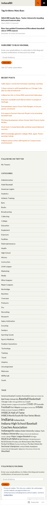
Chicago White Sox (19, 402)
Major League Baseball (20, 436)
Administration (7, 180)
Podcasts (5, 303)
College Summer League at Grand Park (13, 404)
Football (5, 407)
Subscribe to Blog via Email (15, 45)
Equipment (5, 230)
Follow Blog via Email (12, 466)
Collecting (5, 216)
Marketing (5, 271)
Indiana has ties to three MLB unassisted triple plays (21, 95)
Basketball (34, 398)
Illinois (37, 415)
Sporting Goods (7, 335)
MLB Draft (6, 439)
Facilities (4, 239)
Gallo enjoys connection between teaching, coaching (22, 84)
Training (4, 353)
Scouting (4, 326)
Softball (22, 446)
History (4, 257)
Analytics (5, 194)
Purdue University (35, 444)
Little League (6, 266)
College (4, 221)
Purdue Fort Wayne (8, 444)
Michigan (34, 436)
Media (3, 276)
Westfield (5, 451)
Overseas (5, 298)
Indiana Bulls (19, 420)
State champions (31, 446)
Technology (6, 348)
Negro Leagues (7, 285)
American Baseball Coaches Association (15, 396)
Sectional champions (10, 446)
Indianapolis (7, 430)
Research (5, 316)
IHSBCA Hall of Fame (13, 412)
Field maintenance (8, 244)
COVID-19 (31, 404)
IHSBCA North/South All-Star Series (17, 415)
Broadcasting (6, 212)
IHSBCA (21, 410)
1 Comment (14, 23)
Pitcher (38, 442)
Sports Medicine (7, 339)
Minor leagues (6, 280)
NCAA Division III (7, 442)
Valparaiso (22, 449)
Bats (3, 203)
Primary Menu (44, 3)
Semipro (4, 330)
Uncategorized (7, 367)
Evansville (40, 404)
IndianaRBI (6, 3)
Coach (27, 402)
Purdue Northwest (21, 444)
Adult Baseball (7, 184)
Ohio (33, 442)
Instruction (5, 262)
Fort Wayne (15, 407)
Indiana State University (24, 431)
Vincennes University (33, 449)
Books (3, 207)
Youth (3, 380)
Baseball (24, 398)
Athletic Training (7, 198)
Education (5, 225)
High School (6, 253)
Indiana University (10, 433)
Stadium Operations (9, 344)
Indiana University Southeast (28, 434)
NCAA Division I (23, 439)
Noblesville (17, 442)
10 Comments (20, 33)
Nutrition (4, 294)
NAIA (14, 439)
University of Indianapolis (9, 449)
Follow (5, 484)
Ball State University (10, 399)
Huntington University (27, 407)
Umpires (4, 362)
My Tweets (5, 164)
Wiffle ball (5, 376)
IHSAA (39, 407)
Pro (2, 307)
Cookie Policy (8, 495)
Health (4, 248)
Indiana (7, 419)
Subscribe (6, 63)
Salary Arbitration (8, 321)
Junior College (6, 436)
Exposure (5, 235)
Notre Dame (26, 442)
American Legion (7, 189)
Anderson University (37, 396)
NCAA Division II (35, 439)
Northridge (5, 289)
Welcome (5, 371)
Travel (3, 357)
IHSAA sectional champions (10, 410)
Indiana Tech (39, 431)
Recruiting (5, 312)
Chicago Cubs (6, 402)
